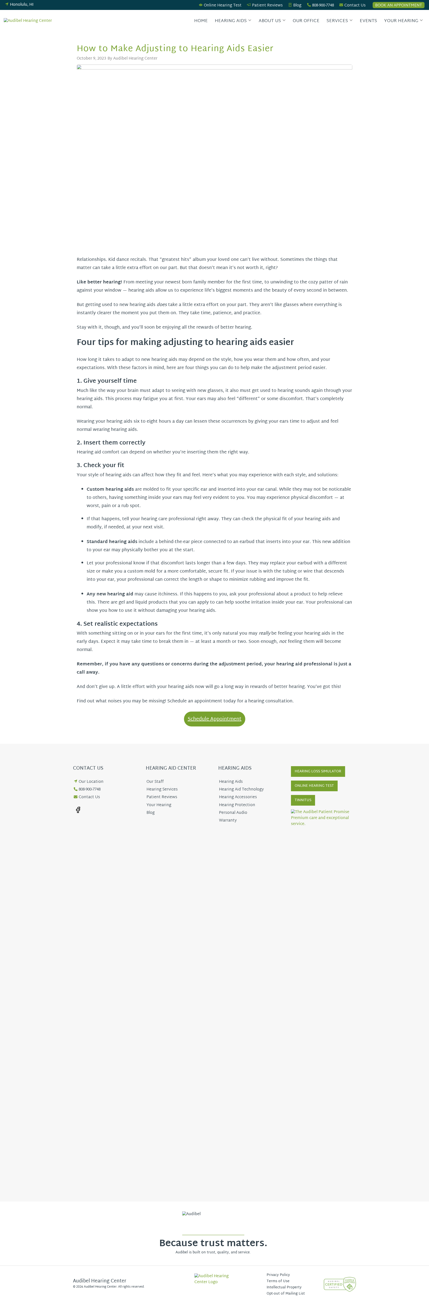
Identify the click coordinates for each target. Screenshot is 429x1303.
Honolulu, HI (22, 4)
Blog (297, 5)
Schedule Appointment (215, 719)
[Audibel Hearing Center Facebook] (78, 810)
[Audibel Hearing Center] (29, 21)
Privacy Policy (278, 1275)
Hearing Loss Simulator (318, 771)
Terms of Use (278, 1281)
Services (337, 21)
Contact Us (355, 5)
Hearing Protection (237, 805)
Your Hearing (401, 21)
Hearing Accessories (238, 797)
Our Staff (155, 782)
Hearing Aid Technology (241, 789)
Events (368, 21)
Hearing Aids (231, 21)
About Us (270, 21)
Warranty (228, 820)
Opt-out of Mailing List (286, 1294)
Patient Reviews (267, 5)
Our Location (91, 782)
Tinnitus (303, 800)
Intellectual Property (284, 1287)
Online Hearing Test (223, 5)
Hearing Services (162, 789)
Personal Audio (233, 813)
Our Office (306, 21)
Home (201, 21)
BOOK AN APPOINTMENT (398, 5)
